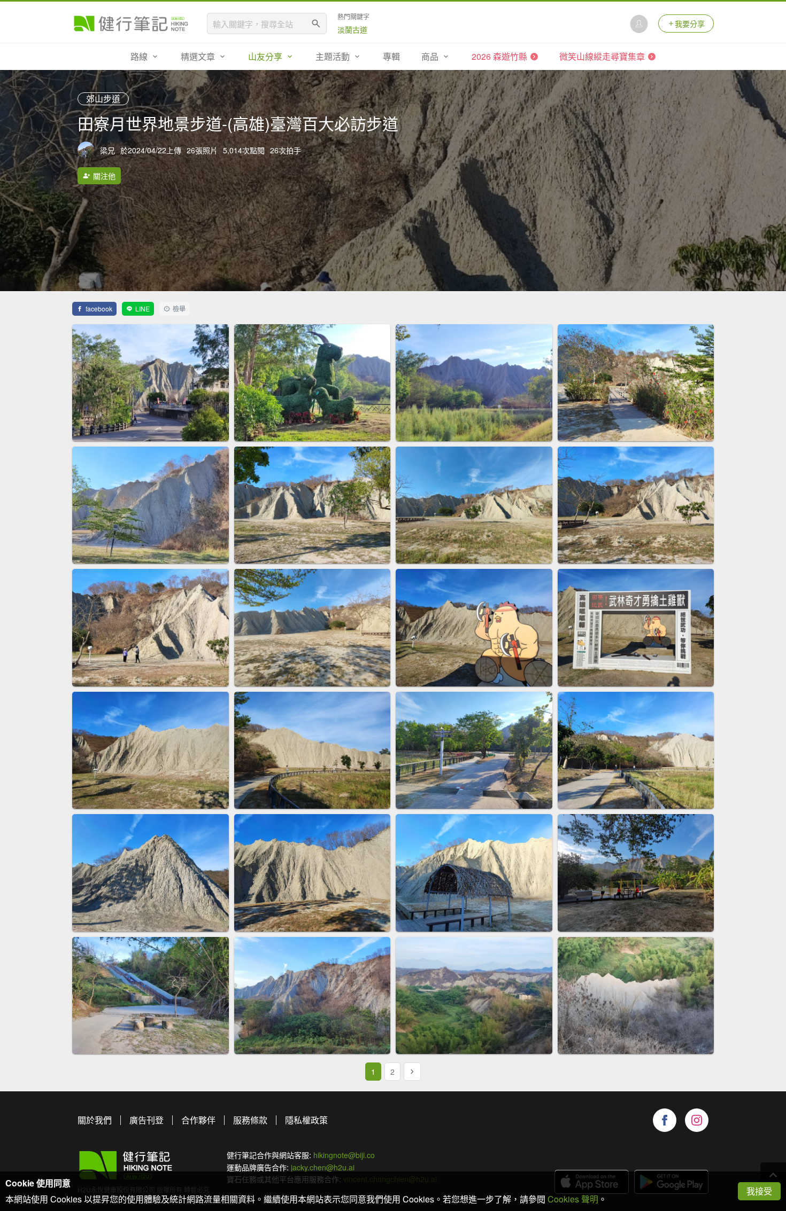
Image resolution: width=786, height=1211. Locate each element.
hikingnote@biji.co (344, 1155)
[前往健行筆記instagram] (696, 1120)
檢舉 (179, 308)
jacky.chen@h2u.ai (323, 1167)
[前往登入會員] (639, 23)
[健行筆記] (131, 23)
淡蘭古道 (352, 29)
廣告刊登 (146, 1120)
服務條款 (250, 1120)
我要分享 (690, 23)
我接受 (759, 1191)
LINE (142, 308)
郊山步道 (103, 98)
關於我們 (95, 1120)
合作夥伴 (198, 1120)
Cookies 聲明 (573, 1199)
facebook (99, 308)
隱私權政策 (306, 1120)
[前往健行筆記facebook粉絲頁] (664, 1120)
